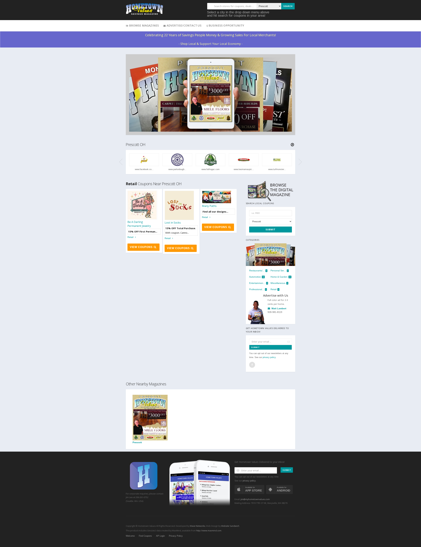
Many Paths (209, 206)
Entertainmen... (258, 283)
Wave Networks (197, 526)
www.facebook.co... (144, 169)
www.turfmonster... (277, 169)
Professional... (257, 289)
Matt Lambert (278, 308)
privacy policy (269, 357)
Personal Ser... (279, 270)
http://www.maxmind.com (208, 530)
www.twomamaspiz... (244, 169)
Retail (130, 237)
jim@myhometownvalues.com (255, 499)
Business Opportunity (226, 25)
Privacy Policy (176, 536)
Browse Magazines (143, 25)
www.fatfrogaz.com (210, 169)
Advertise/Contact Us (183, 25)
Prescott (137, 442)
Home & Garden (281, 277)
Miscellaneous (279, 283)
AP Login (160, 536)
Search (288, 6)
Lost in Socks (173, 222)
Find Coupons (145, 536)
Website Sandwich (230, 526)
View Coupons (141, 247)
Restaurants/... (258, 270)
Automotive (256, 277)
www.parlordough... (177, 169)
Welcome (130, 536)
